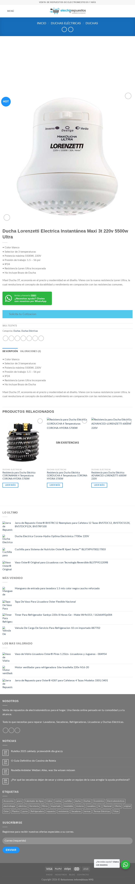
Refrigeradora (37, 811)
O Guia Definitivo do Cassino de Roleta (33, 760)
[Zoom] (7, 217)
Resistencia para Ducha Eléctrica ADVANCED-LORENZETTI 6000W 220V (109, 475)
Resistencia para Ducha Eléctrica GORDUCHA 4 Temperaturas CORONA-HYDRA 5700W (67, 475)
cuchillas (68, 801)
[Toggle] (5, 314)
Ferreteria (34, 806)
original (127, 806)
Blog (72, 875)
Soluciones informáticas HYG (77, 879)
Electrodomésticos (115, 801)
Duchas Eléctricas (66, 23)
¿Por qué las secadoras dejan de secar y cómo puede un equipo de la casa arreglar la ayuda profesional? (70, 779)
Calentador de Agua (34, 801)
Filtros (45, 806)
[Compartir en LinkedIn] (35, 338)
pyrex (25, 811)
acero (19, 801)
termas (87, 811)
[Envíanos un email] (17, 730)
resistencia (63, 811)
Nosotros (61, 875)
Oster (6, 811)
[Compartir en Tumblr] (41, 338)
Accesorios (8, 801)
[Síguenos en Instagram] (11, 730)
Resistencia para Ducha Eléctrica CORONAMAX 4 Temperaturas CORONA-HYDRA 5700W (18, 475)
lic (99, 806)
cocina (58, 801)
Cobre (49, 801)
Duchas (92, 23)
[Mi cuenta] (126, 11)
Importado (56, 806)
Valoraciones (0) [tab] (30, 351)
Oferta (118, 806)
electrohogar (9, 806)
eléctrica (22, 806)
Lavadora (91, 806)
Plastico (15, 811)
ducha (78, 801)
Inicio (41, 23)
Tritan (116, 811)
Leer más (10, 485)
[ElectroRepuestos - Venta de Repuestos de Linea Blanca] (67, 11)
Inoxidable (68, 806)
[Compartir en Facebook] (11, 338)
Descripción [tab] (10, 351)
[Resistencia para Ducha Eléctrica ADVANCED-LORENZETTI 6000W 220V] (112, 442)
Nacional (107, 806)
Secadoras (76, 811)
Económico (99, 801)
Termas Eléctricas (102, 811)
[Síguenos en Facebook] (5, 730)
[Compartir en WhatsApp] (5, 338)
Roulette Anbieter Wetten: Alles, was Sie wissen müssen (43, 770)
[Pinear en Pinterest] (29, 338)
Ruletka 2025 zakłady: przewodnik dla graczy (37, 751)
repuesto (51, 811)
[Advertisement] (67, 61)
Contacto (83, 875)
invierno (80, 806)
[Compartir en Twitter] (17, 338)
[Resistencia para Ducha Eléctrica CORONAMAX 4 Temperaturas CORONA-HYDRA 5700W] (23, 442)
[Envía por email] (23, 338)
